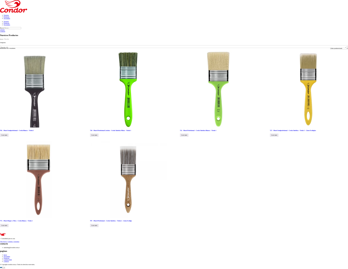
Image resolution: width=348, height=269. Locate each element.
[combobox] (174, 46)
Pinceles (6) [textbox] (173, 47)
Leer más (4, 135)
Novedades (7, 18)
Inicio (1, 39)
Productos (6, 17)
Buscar (2, 28)
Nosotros (6, 15)
